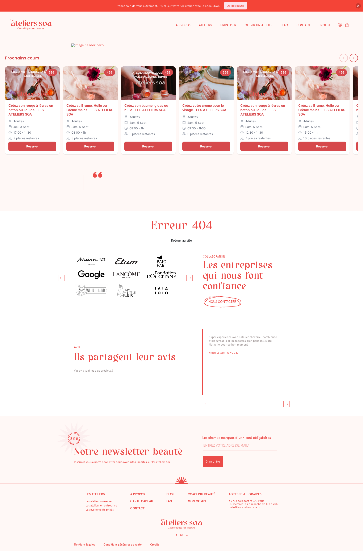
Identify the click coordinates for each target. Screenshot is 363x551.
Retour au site (181, 240)
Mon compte (198, 501)
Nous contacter (222, 302)
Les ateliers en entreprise (101, 505)
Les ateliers (95, 494)
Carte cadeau (141, 501)
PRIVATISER (228, 25)
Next (188, 277)
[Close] (358, 5)
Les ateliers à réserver (98, 501)
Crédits (154, 544)
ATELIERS (205, 25)
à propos (137, 494)
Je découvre (235, 5)
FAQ (285, 25)
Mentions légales (84, 544)
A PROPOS (183, 25)
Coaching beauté (202, 494)
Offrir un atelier (259, 25)
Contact (303, 25)
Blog (170, 494)
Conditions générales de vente (123, 544)
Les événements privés (99, 509)
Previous (60, 277)
